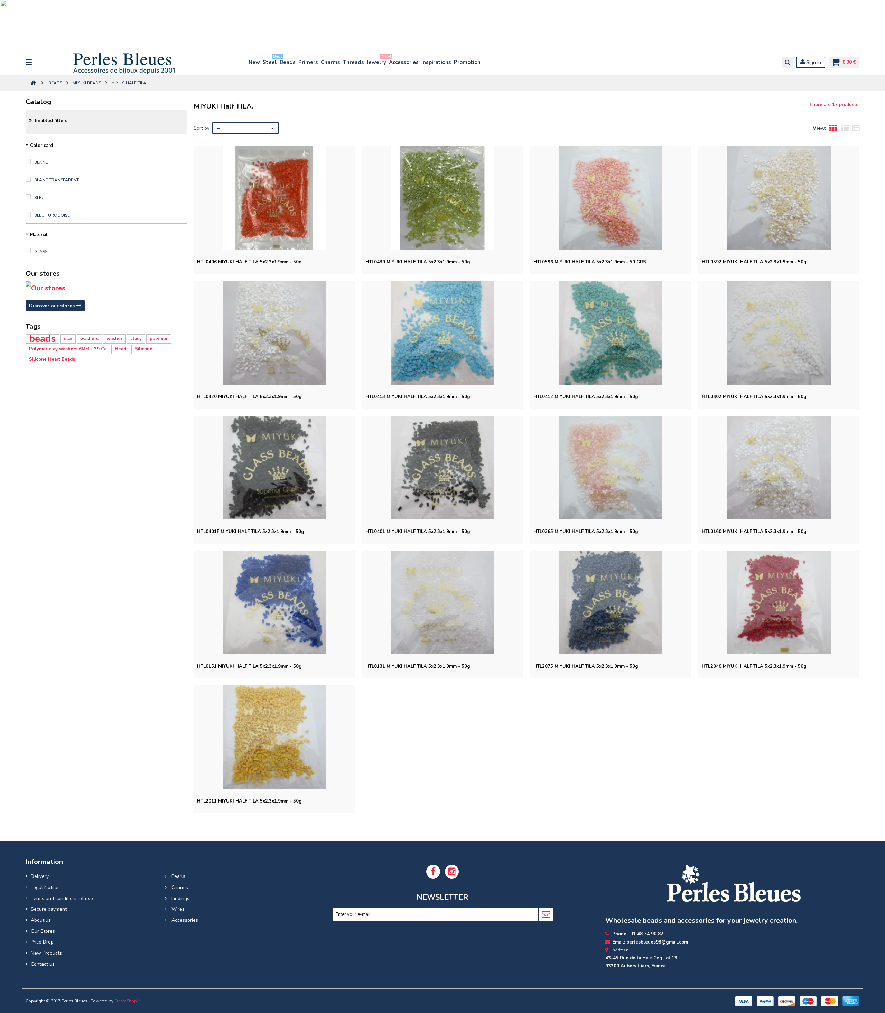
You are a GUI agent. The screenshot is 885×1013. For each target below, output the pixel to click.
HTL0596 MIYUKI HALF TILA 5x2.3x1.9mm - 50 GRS (589, 262)
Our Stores (43, 931)
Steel (270, 61)
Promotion (467, 62)
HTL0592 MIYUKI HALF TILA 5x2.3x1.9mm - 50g (754, 262)
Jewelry (377, 61)
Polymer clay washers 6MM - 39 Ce (68, 349)
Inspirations (436, 62)
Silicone (143, 349)
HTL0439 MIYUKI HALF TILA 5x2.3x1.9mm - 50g (417, 262)
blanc (41, 162)
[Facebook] (433, 872)
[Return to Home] (33, 83)
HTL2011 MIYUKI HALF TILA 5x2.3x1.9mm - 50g (249, 801)
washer (114, 339)
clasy (136, 339)
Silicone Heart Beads (52, 359)
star (68, 339)
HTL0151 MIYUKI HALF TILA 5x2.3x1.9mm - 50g (249, 666)
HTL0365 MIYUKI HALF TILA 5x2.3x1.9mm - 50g (585, 531)
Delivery (40, 876)
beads (42, 339)
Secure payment (49, 909)
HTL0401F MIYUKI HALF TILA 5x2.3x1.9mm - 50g (250, 531)
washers (89, 339)
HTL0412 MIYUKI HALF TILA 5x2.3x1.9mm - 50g (585, 397)
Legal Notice (44, 887)
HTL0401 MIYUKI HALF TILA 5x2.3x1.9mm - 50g (417, 531)
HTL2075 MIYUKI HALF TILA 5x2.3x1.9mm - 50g (585, 666)
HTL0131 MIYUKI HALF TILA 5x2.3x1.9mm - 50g (417, 666)
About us (41, 920)
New (254, 62)
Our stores (43, 273)
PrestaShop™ (127, 1001)
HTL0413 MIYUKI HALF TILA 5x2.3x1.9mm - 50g (417, 397)
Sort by (201, 128)
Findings (179, 898)
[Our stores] (106, 288)
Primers (308, 62)
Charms (330, 62)
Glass (40, 251)
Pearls (177, 876)
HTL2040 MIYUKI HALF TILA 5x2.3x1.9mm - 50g (754, 666)
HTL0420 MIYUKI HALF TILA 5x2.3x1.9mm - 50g (249, 397)
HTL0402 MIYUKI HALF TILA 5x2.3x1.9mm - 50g (754, 397)
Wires (177, 909)
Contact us (43, 964)
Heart (121, 349)
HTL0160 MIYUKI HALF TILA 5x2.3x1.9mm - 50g (754, 531)
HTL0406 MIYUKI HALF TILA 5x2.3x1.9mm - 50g (249, 262)
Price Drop (42, 942)
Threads (353, 62)
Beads (288, 62)
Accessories (404, 62)
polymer (159, 339)
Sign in (813, 62)
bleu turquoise (52, 215)
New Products (46, 953)
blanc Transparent (56, 180)
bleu (39, 197)
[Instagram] (452, 872)
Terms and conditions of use (62, 898)
